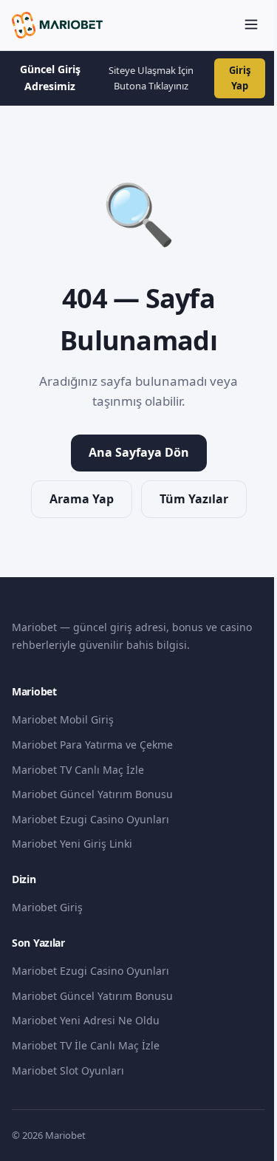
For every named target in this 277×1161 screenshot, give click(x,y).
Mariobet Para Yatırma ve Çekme (92, 745)
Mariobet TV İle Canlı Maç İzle (86, 1045)
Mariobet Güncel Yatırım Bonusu (92, 794)
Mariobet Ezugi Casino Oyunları (90, 819)
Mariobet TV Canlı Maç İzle (78, 770)
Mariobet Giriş (47, 907)
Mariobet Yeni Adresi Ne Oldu (86, 1020)
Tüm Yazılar (194, 499)
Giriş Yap (239, 78)
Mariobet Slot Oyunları (68, 1070)
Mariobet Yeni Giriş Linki (72, 844)
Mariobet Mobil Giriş (63, 719)
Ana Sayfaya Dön (139, 452)
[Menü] (251, 25)
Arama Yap (81, 499)
